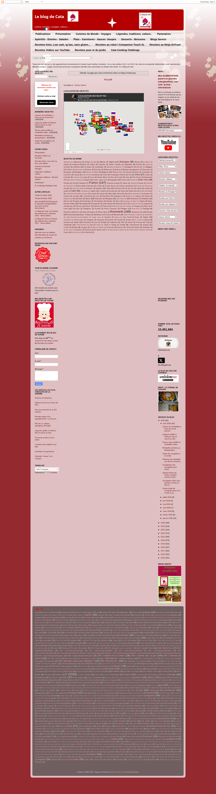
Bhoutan (88, 170)
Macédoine (106, 196)
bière (70, 622)
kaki (102, 690)
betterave (164, 620)
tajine (88, 752)
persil (101, 724)
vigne (105, 759)
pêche (64, 724)
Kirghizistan (132, 191)
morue (83, 708)
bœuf (131, 622)
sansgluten (171, 739)
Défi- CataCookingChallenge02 (100, 651)
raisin (37, 734)
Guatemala (90, 186)
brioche (165, 625)
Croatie (119, 177)
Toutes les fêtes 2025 (43, 198)
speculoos (82, 749)
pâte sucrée (159, 721)
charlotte (175, 633)
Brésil (96, 172)
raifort (177, 731)
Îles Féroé (130, 230)
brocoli (37, 628)
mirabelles (137, 706)
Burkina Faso (118, 172)
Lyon (97, 196)
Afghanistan (77, 162)
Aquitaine (102, 164)
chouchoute (47, 638)
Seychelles (67, 220)
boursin (104, 625)
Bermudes (78, 169)
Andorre (147, 162)
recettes (84, 734)
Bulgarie (105, 172)
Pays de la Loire (41, 724)
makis (116, 701)
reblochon (66, 734)
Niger (135, 201)
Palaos (87, 206)
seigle (37, 746)
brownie (56, 628)
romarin (97, 736)
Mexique (108, 199)
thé (169, 752)
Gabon (125, 183)
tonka (118, 754)
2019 (163, 544)
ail (97, 612)
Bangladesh (129, 167)
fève (125, 671)
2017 (163, 551)
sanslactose (39, 742)
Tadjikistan (114, 222)
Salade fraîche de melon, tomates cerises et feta (169, 475)
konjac (167, 693)
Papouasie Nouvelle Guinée (121, 206)
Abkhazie (67, 162)
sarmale (102, 742)
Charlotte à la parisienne (44, 451)
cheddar (56, 635)
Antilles (92, 164)
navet (86, 711)
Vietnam (120, 227)
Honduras (89, 188)
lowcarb (176, 698)
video (87, 759)
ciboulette (94, 638)
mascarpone (120, 703)
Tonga (98, 225)
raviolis (57, 734)
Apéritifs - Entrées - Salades (51, 39)
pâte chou (108, 721)
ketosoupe (111, 693)
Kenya (123, 191)
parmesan (153, 719)
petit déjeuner (120, 724)
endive (88, 669)
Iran (132, 188)
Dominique (78, 180)
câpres (170, 630)
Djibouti (69, 180)
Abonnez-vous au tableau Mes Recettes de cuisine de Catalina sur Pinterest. (46, 234)
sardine (84, 742)
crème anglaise (157, 643)
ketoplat (73, 693)
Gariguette (126, 677)
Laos (86, 194)
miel (116, 706)
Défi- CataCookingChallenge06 (68, 653)
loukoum (167, 698)
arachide (126, 615)
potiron (47, 731)
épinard (150, 669)
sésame (76, 747)
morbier (57, 708)
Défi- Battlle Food (165, 648)
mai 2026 (167, 504)
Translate (53, 472)
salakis (126, 739)
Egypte (87, 180)
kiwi (161, 693)
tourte (153, 754)
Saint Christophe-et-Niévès (133, 214)
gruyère (96, 682)
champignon (135, 633)
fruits (64, 677)
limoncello (118, 698)
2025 (163, 523)
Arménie (139, 164)
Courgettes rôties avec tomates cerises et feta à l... (171, 483)
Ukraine (75, 227)
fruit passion (54, 677)
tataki (139, 752)
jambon (52, 690)
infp (140, 688)
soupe (56, 749)
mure (179, 708)
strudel (143, 749)
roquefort (106, 736)
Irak (126, 188)
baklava (39, 620)
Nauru (118, 201)
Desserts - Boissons (133, 39)
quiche (144, 731)
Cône (58, 640)
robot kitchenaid (67, 736)
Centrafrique (95, 175)
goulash (157, 680)
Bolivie (117, 170)
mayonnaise (151, 703)
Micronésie (120, 198)
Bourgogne (67, 172)
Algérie (112, 162)
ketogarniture (40, 693)
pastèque (41, 721)
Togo (91, 225)
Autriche (76, 167)
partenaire (165, 718)
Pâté (79, 721)
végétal (41, 759)
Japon (93, 191)
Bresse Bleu (129, 625)
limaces (103, 698)
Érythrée (88, 230)
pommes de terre (136, 729)
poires (118, 726)
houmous (131, 685)
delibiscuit (93, 666)
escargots (177, 669)
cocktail (130, 638)
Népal (118, 204)
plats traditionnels (85, 726)
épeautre (123, 669)
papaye (77, 718)
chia (89, 635)
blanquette (109, 622)
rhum (169, 734)
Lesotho (93, 194)
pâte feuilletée (120, 721)
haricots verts (75, 685)
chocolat (124, 635)
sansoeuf (51, 742)
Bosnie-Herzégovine (131, 170)
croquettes (102, 646)
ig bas (153, 685)
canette (123, 630)
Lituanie (66, 196)
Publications (43, 34)
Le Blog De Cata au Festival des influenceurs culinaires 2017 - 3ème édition (46, 221)
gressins (71, 682)
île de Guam (76, 232)
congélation (86, 640)
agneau (90, 612)
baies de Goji (166, 617)
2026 (163, 420)
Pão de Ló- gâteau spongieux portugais (43, 425)
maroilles (79, 703)
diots (137, 666)
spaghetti (66, 749)
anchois (176, 612)
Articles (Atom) (80, 85)
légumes (150, 695)
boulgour (85, 625)
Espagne (113, 180)
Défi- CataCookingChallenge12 (80, 656)
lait (55, 696)
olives (146, 713)
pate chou (98, 721)
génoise (54, 680)
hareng (54, 685)
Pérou (77, 212)
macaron (67, 701)
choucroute (58, 638)
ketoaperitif (154, 690)
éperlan (131, 669)
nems (102, 711)
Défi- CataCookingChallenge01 (71, 651)
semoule (50, 747)
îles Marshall (87, 232)
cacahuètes (142, 628)
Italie (73, 191)
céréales (87, 633)
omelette (170, 713)
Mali (74, 199)
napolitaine (70, 711)
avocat (97, 617)
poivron (83, 729)
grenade (62, 682)
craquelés (124, 643)
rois (90, 736)
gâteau (151, 677)
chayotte (48, 635)
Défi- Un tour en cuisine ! (47, 664)
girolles (107, 680)
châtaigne (38, 635)
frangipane (154, 675)
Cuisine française (130, 646)
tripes (44, 757)
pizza (53, 726)
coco (138, 638)
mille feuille (126, 706)
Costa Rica (110, 177)
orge (48, 716)
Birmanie (97, 170)
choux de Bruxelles (72, 638)
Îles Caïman (120, 230)
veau (179, 757)
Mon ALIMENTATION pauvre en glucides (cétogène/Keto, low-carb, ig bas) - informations (46, 205)
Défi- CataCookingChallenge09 (144, 653)
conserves (104, 640)
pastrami (51, 721)
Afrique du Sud (90, 162)
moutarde (127, 708)
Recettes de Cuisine (45, 343)
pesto (110, 724)
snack (148, 746)
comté (37, 640)
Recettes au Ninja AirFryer (165, 44)
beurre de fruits (40, 622)
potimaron (38, 731)
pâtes (168, 721)
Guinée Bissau (110, 186)
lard (104, 696)
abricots (54, 612)
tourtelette (161, 754)
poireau (109, 726)
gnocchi (123, 680)
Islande (147, 188)
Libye (126, 194)
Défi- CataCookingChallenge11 (50, 656)
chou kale (170, 635)
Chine (137, 174)
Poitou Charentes (110, 209)
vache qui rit (147, 757)
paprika (116, 719)
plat (70, 726)
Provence (67, 212)
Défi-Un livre (82, 666)
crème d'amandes (172, 643)
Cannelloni (143, 630)
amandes (146, 612)
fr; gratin (80, 674)
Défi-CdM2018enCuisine (89, 664)
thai (152, 752)
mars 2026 (167, 511)
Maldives (67, 198)
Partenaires (164, 34)
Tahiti (122, 222)
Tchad (148, 222)
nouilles (91, 713)
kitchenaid (148, 693)
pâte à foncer (88, 721)
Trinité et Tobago (110, 225)
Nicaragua (126, 201)
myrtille (39, 711)
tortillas (126, 754)
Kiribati (142, 191)
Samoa (117, 217)
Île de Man (109, 230)
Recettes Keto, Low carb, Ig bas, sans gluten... (62, 44)
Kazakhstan (113, 191)
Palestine (96, 206)
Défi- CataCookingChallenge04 (160, 651)
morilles (65, 708)
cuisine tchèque (160, 645)
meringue (50, 706)
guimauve (117, 682)
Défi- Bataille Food (144, 648)
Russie (149, 212)
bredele (112, 625)
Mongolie (76, 201)
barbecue (84, 620)
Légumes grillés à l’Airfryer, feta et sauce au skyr (45, 124)
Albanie (102, 162)
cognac (149, 638)
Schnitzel (176, 744)
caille (162, 627)
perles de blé (83, 724)
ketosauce (100, 693)
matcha (132, 703)
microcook (84, 706)
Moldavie (145, 199)
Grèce (78, 186)
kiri (132, 693)
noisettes (156, 711)
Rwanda (70, 215)
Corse (92, 177)
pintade (176, 723)
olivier (155, 713)
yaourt (152, 759)
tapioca (105, 752)
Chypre (147, 175)
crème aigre (144, 643)
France (93, 182)
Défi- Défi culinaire (54, 658)
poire (99, 726)
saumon (149, 744)
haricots (63, 685)
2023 (163, 530)
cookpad (133, 640)
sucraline (152, 749)
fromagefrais (40, 677)
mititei (148, 706)
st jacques (122, 749)
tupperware (74, 757)
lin (135, 698)
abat (36, 612)
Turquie (145, 225)
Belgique (149, 167)
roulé (136, 736)
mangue (175, 701)
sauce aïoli (148, 741)
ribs (36, 736)
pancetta (49, 718)
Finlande (82, 183)
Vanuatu (93, 227)
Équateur (79, 230)
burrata (103, 628)
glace (115, 680)
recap (75, 734)
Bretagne (78, 172)
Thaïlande (68, 225)
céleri (58, 633)
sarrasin (112, 742)
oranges (40, 716)
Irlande (139, 188)
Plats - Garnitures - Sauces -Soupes (95, 39)
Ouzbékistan (68, 206)
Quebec (92, 212)
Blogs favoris (158, 39)
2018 (163, 547)
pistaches (38, 726)
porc (149, 729)
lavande (120, 695)
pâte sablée (145, 721)
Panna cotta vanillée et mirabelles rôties (44, 131)
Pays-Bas (76, 209)
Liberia (118, 194)
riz (51, 736)
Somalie (120, 220)
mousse (117, 708)
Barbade (139, 167)
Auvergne (87, 167)
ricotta (43, 736)
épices (139, 669)
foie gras (48, 675)
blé (117, 622)
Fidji (74, 183)
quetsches (127, 731)
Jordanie (103, 191)
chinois (113, 635)
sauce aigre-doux (135, 741)
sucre (160, 749)
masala (110, 703)
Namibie (109, 201)
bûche (71, 628)
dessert (117, 666)
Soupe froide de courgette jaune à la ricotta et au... (171, 490)
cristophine (84, 645)
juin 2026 (167, 501)
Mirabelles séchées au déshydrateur (44, 136)
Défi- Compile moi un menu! (110, 655)
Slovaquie (100, 220)
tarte (113, 752)
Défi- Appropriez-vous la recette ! (120, 648)
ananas (167, 612)
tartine (131, 752)
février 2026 (168, 515)
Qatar (85, 212)
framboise (115, 675)
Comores (76, 177)
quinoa (152, 731)
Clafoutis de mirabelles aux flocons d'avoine (171, 460)
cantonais (152, 630)
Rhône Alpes (102, 212)
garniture (137, 677)
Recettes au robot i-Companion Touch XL (120, 44)
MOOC (48, 708)
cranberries (114, 643)
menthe (170, 703)
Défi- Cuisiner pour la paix (144, 655)
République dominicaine (102, 215)
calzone (46, 630)
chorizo (151, 635)
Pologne (123, 209)
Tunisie (122, 225)
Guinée (99, 186)
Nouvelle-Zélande (106, 204)
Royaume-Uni (137, 212)
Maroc (88, 199)
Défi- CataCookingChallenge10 (170, 653)
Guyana (139, 186)
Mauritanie (98, 199)
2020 (163, 540)
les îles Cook (68, 230)
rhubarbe (160, 734)
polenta (93, 729)
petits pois (133, 724)
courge (67, 643)
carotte (40, 633)
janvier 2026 (168, 518)
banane (48, 620)
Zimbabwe (146, 227)
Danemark (148, 177)
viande (75, 759)
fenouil (100, 671)
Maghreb (129, 196)
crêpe (54, 646)
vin (111, 759)
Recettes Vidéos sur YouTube (52, 50)
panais (166, 716)
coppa (143, 640)
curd (48, 648)
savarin (167, 744)
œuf (120, 713)
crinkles (75, 645)
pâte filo (133, 721)
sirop (116, 747)
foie (38, 675)
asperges (38, 617)
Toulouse (136, 754)
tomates (92, 754)
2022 (163, 533)
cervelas (106, 633)
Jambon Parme (65, 690)
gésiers (73, 680)
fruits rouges (78, 677)
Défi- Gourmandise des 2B (148, 658)
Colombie (67, 177)
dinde (129, 666)
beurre (174, 620)
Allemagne (124, 162)
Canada (76, 175)
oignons (137, 713)
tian (36, 754)
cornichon (168, 640)
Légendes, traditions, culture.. (134, 34)
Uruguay (84, 227)
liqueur (141, 698)
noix (165, 711)
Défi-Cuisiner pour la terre (111, 663)
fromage (172, 674)
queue (136, 731)
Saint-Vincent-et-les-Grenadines (77, 217)
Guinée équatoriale (126, 186)
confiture (73, 640)
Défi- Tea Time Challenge (172, 661)
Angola (66, 164)
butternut (120, 628)
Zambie (137, 227)
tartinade (122, 752)
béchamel (110, 620)
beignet (120, 620)
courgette (78, 643)
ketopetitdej (62, 693)
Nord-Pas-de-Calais (58, 713)
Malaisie (138, 196)
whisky (138, 759)
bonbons (159, 622)
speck (74, 749)
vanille (156, 757)
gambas (108, 677)
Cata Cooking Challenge (125, 50)
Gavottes (38, 680)
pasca (179, 719)
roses (114, 736)
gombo (131, 680)
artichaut (157, 615)
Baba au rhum (129, 617)
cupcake (178, 645)
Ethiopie (67, 183)
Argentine (128, 164)
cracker (105, 643)
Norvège (94, 204)
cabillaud (132, 627)
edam (177, 666)
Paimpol (100, 716)
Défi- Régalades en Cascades (135, 661)
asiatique (173, 615)
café (153, 628)
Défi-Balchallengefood (70, 664)
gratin (44, 682)
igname (171, 685)
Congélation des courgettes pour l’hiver (169, 467)
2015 (163, 558)
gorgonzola (140, 680)
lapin (98, 695)
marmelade (60, 703)
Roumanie (116, 211)
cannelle (132, 630)
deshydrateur (105, 666)
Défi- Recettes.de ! (109, 661)
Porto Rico (135, 208)
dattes (75, 648)
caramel (178, 630)
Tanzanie (139, 222)
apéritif (88, 615)
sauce (122, 742)
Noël (148, 711)
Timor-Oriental (81, 225)
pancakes (38, 719)
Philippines (87, 209)
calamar (38, 630)
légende (140, 696)
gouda (150, 680)
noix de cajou (176, 711)
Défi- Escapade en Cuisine (86, 658)
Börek (177, 622)
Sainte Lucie (96, 217)
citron (109, 638)
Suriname (67, 222)
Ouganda (147, 204)
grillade (79, 682)
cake (175, 628)
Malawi (147, 196)
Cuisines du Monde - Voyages (93, 34)
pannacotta (58, 719)
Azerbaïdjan (99, 167)
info (134, 688)
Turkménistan (134, 225)
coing (157, 638)
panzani (69, 719)
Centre (105, 175)
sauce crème (91, 744)
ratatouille (47, 734)
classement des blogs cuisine (46, 341)
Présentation (63, 34)
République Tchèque (83, 215)
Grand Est (69, 186)
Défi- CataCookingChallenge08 (119, 653)
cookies (124, 640)
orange (178, 713)
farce (93, 671)
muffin (170, 708)
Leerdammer (130, 695)
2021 (163, 537)
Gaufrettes (175, 677)
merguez (40, 706)
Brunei (89, 172)
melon (162, 703)
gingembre (98, 680)
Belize (70, 170)
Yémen (128, 227)
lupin (36, 701)
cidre (102, 638)
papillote (85, 719)
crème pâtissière (41, 646)
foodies (58, 675)
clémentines (120, 638)
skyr (122, 746)
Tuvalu (66, 227)
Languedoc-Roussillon (74, 193)
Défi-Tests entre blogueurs (62, 666)
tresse (170, 754)
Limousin (146, 194)
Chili (130, 175)
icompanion (141, 685)
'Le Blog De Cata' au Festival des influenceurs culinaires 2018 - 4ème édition (46, 213)
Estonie (124, 180)
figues (144, 671)
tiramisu (55, 754)
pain (107, 716)
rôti (121, 736)
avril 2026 (167, 508)
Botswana (146, 170)
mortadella (74, 708)
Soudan (128, 220)
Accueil (108, 79)
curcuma (40, 648)
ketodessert (169, 690)
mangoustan (164, 701)
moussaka (107, 708)
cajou (168, 628)
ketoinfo (52, 693)
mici (76, 706)
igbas (160, 685)
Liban (110, 194)
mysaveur (50, 711)
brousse (47, 627)
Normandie (83, 204)
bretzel (148, 625)
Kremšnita (38, 695)
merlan (59, 706)
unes (120, 757)
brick (155, 625)
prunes (102, 731)
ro (57, 736)
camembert (66, 630)
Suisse (147, 220)
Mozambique (98, 201)
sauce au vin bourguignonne (164, 741)
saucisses (128, 744)
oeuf (113, 713)
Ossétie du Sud (135, 203)
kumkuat (47, 696)
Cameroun (67, 175)
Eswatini (133, 180)
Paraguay (137, 206)
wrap (145, 759)
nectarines (94, 711)
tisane (64, 754)
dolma (152, 666)
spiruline (103, 749)
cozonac (90, 643)
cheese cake (68, 635)
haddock (178, 682)
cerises (96, 633)
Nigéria (142, 201)
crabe (98, 643)
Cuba (127, 177)
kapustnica (111, 690)
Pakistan (79, 206)
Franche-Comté (113, 183)
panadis (159, 716)
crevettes (64, 646)
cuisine (118, 645)
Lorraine (76, 196)
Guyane (147, 186)
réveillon (139, 734)
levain (54, 698)
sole (161, 747)
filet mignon (154, 671)
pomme (112, 729)
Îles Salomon (141, 230)
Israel (66, 191)
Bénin (137, 172)
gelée (46, 680)
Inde (108, 188)
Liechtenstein (135, 193)
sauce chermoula (77, 744)
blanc (98, 622)
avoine (106, 617)
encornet (80, 669)
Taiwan (130, 222)
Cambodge (146, 172)
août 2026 (167, 423)
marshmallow (100, 703)
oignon (128, 713)
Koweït (149, 191)
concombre (47, 640)
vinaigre (120, 759)
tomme (104, 754)
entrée (111, 668)
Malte (80, 199)
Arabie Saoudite (115, 164)
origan (56, 716)
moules (98, 708)
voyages (130, 759)
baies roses (177, 617)
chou (160, 635)
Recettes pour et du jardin (90, 50)
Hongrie (99, 188)
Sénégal (104, 222)
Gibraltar (149, 183)
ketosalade (88, 693)
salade (114, 739)
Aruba (148, 164)
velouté (54, 759)
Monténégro (86, 201)
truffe (51, 757)
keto (141, 690)
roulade (129, 736)
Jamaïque (84, 191)
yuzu (169, 759)
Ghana (141, 183)
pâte (71, 721)
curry (56, 648)
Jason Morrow (117, 772)
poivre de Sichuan (70, 729)
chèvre (80, 635)
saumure (159, 744)
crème (133, 643)
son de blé (177, 746)
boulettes (74, 625)
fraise (88, 675)
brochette (175, 625)
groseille (87, 682)
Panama (106, 206)
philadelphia (146, 724)
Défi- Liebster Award (168, 658)
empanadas (63, 669)
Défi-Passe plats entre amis (168, 664)
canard (94, 630)
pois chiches (141, 726)
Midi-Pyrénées (132, 199)
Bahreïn (119, 167)
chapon (166, 632)
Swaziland (87, 222)
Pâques (125, 719)
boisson (140, 622)
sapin (77, 742)
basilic (93, 620)
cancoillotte (105, 630)
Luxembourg (87, 196)
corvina (37, 643)
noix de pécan (43, 713)
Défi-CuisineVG (128, 663)
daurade (84, 648)
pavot (177, 721)
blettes (123, 622)
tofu (70, 754)
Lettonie (102, 194)
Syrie (96, 222)
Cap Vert (85, 175)
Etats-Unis (143, 179)
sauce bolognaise (49, 744)
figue (137, 671)
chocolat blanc (139, 635)
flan (171, 671)
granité (37, 682)
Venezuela (110, 227)
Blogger (136, 772)
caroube (50, 633)
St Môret (134, 749)
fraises (97, 675)
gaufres (163, 677)
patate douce (62, 721)
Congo (84, 177)
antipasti (79, 615)
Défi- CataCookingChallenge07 (93, 653)
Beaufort (101, 620)
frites (163, 674)
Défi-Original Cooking (145, 664)
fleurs (179, 671)
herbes (95, 685)
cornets (159, 640)
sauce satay (103, 744)
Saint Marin (148, 214)
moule (90, 708)
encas (72, 669)
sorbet (39, 749)
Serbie (145, 217)
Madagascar (118, 196)
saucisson (139, 744)
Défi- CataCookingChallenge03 (130, 651)
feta (106, 671)
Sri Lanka (137, 220)
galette (98, 677)
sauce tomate (115, 744)
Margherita (49, 703)
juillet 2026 (167, 497)
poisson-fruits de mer (160, 726)
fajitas (87, 671)
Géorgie (66, 188)
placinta (63, 726)
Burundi (128, 172)
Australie (67, 167)
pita (47, 726)
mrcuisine (162, 708)
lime (110, 698)
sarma (93, 742)
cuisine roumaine (145, 646)
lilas (96, 698)
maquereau (39, 703)
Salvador (107, 217)
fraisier (106, 674)
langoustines (64, 696)
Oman (125, 204)
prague (67, 731)
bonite (169, 622)
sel (43, 747)
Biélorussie (108, 170)
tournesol (145, 754)
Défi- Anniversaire (97, 648)
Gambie (133, 183)
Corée (99, 177)
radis (169, 731)
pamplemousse (146, 716)
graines (165, 680)
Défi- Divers (68, 658)
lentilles (163, 696)
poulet (57, 731)
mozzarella (150, 708)
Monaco (66, 201)
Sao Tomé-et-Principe (131, 217)
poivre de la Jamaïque (53, 729)
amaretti (159, 612)
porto (158, 729)
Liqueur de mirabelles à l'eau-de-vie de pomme (44, 116)
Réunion (117, 215)
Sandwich (158, 739)
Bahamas (110, 167)
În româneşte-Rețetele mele (46, 186)
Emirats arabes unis (99, 180)
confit (65, 640)
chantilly (147, 633)
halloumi (46, 685)
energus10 (99, 669)
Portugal (146, 209)
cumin (171, 645)
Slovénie (110, 220)
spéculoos (93, 749)
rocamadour (82, 736)
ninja (140, 711)
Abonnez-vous (47, 102)
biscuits (88, 622)
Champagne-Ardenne (118, 175)
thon (175, 752)
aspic (47, 617)
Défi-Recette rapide (42, 666)
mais (108, 701)
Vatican (101, 227)
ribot (177, 734)
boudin (64, 625)
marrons (88, 703)
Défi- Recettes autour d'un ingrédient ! (76, 661)
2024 (163, 526)
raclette (161, 731)
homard (103, 685)
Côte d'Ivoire (136, 177)
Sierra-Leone (78, 220)
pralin (75, 731)
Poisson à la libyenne (43, 398)
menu (179, 703)
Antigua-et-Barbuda (79, 164)
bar (68, 620)
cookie (115, 640)
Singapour (90, 220)
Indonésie (118, 188)
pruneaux (93, 731)
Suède (76, 222)
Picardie (97, 209)
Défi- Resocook (154, 661)
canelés (115, 630)
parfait (143, 719)
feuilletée (116, 671)
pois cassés (128, 726)
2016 (163, 554)
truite (58, 757)
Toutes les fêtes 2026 (43, 195)
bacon (139, 617)
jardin (86, 690)
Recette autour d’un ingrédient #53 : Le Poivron (45, 418)
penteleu (73, 723)
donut (170, 666)
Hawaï (74, 188)
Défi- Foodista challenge (123, 658)
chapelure (157, 632)
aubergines (56, 617)
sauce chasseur (63, 744)
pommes (121, 729)
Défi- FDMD (105, 658)
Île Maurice (98, 230)
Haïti (81, 188)
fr (66, 674)
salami (133, 739)
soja (154, 747)
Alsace (137, 162)
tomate (82, 754)
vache (135, 757)
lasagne (112, 696)
